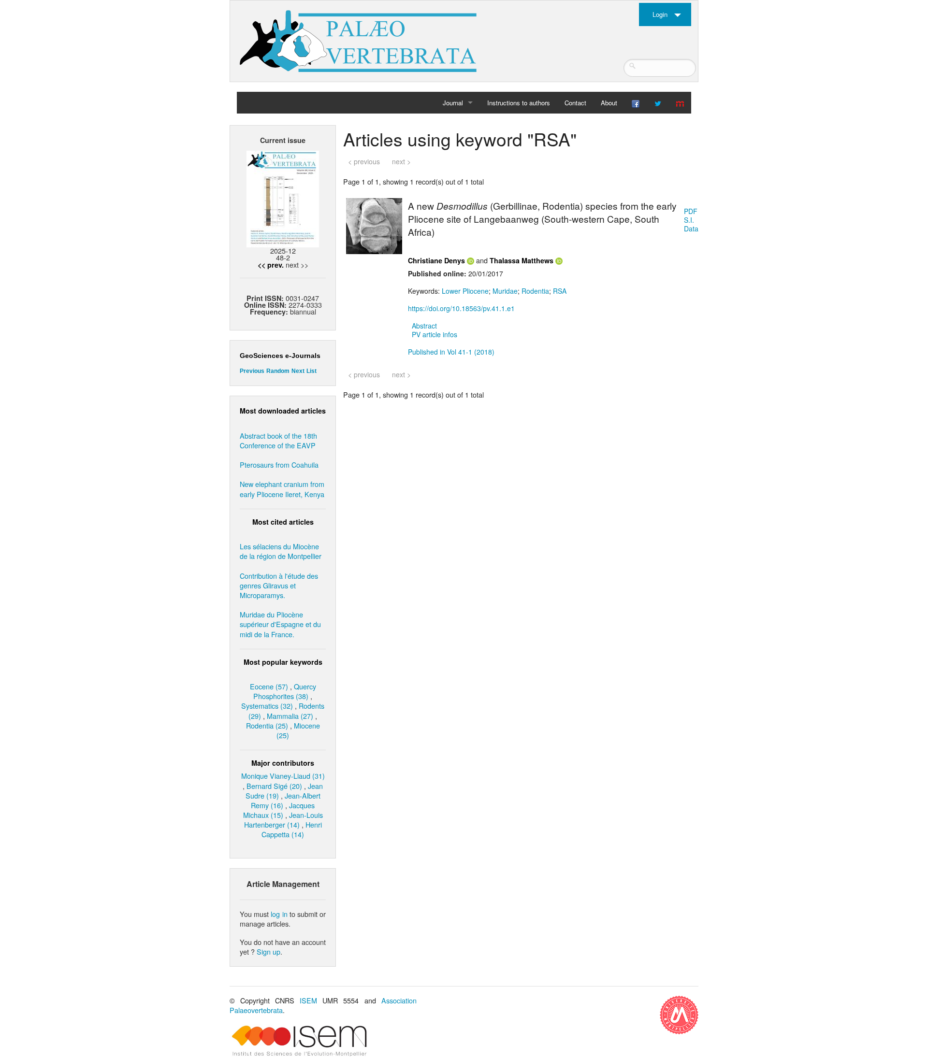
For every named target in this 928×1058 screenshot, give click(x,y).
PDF (690, 211)
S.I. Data (691, 224)
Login (659, 14)
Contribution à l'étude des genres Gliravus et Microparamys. (279, 585)
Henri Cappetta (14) (291, 829)
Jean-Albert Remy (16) (285, 800)
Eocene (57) (269, 686)
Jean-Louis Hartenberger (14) (283, 819)
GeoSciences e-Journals (280, 355)
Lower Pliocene (465, 291)
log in (279, 914)
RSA (559, 291)
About (609, 102)
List (311, 371)
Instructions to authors (518, 102)
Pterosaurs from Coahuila (279, 464)
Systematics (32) (267, 706)
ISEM (308, 1000)
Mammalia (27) (290, 716)
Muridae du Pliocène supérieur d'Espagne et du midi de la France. (280, 624)
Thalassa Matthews (521, 260)
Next (297, 371)
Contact (575, 102)
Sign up (268, 951)
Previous (252, 371)
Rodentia (535, 291)
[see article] (374, 225)
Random (278, 371)
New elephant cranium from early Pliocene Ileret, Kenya (282, 489)
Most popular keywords (283, 662)
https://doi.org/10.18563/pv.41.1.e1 (461, 308)
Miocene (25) (298, 730)
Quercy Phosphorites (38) (284, 691)
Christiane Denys (436, 260)
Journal (453, 102)
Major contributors (282, 763)
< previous (364, 161)
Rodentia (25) (267, 725)
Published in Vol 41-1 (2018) (451, 352)
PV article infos (434, 334)
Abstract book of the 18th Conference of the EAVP (278, 440)
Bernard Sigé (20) (274, 786)
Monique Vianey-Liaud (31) (283, 776)
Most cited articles (283, 522)
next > (401, 161)
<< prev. (271, 265)
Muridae (505, 291)
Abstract (424, 325)
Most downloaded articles (283, 410)
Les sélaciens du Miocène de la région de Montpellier (280, 551)
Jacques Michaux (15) (279, 810)
